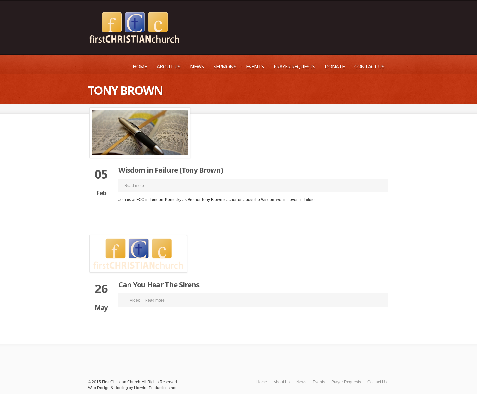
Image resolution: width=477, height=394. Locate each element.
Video (135, 300)
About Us (168, 66)
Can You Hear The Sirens (158, 284)
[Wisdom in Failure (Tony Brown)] (238, 132)
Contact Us (369, 66)
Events (255, 66)
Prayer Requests (294, 66)
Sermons (225, 66)
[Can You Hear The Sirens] (238, 254)
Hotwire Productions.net (155, 388)
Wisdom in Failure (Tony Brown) (170, 170)
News (197, 66)
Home (140, 66)
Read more (134, 185)
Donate (335, 66)
